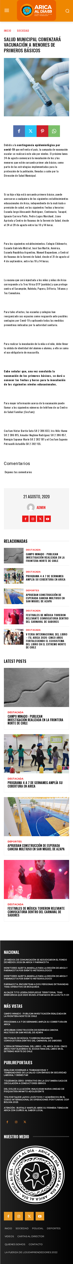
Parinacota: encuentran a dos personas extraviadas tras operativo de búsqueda (36, 985)
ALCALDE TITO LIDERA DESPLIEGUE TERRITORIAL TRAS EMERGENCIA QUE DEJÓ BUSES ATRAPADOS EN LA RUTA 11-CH (36, 993)
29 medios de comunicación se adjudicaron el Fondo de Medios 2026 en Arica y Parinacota (35, 961)
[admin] (32, 507)
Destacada (33, 550)
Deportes (32, 590)
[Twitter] (31, 131)
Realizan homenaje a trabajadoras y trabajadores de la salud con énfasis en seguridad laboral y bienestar (35, 1072)
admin (41, 507)
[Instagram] (33, 519)
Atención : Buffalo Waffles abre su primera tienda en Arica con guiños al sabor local (36, 1109)
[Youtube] (47, 519)
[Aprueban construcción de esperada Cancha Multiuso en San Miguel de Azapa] (14, 596)
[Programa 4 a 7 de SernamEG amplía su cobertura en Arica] (14, 576)
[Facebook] (19, 131)
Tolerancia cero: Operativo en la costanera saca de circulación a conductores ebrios (35, 1082)
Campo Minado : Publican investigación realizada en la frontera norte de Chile (45, 557)
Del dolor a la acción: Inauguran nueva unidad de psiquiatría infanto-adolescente (34, 1090)
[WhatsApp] (54, 131)
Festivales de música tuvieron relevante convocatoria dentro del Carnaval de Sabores (47, 618)
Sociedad (23, 30)
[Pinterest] (42, 131)
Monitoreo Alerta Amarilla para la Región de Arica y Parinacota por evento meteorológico (36, 969)
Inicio (7, 30)
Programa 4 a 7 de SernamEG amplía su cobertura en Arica (45, 577)
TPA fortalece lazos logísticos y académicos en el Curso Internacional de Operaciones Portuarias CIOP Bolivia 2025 (36, 1099)
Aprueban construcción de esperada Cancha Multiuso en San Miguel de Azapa (45, 598)
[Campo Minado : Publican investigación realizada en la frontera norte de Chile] (14, 555)
